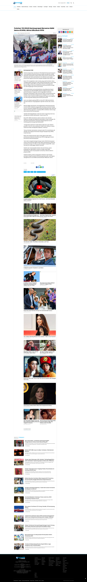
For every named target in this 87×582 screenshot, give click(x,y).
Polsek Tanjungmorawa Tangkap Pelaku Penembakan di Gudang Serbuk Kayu (39, 469)
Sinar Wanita (51, 565)
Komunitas (65, 560)
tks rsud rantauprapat (41, 171)
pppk (35, 171)
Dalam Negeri (40, 6)
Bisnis (36, 574)
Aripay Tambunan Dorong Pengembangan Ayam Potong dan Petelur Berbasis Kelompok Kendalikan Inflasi (39, 525)
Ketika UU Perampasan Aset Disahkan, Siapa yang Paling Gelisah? (68, 64)
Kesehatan (58, 559)
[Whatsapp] (70, 32)
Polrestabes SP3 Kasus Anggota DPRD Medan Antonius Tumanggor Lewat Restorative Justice (68, 47)
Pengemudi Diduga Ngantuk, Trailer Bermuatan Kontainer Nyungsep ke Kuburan (40, 488)
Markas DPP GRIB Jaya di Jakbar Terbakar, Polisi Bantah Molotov (39, 450)
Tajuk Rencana (58, 561)
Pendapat (64, 571)
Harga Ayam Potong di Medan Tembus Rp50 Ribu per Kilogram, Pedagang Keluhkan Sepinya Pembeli (67, 72)
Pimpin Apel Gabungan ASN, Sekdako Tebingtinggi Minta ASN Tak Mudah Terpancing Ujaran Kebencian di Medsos (39, 460)
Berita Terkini (58, 565)
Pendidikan (43, 561)
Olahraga (50, 6)
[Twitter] (66, 32)
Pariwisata (50, 564)
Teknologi (64, 557)
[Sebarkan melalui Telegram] (43, 167)
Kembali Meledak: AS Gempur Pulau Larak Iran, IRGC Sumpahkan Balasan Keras (38, 497)
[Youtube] (68, 32)
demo (25, 171)
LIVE (68, 2)
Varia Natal (65, 565)
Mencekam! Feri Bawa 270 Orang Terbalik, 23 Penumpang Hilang (40, 507)
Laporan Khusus (65, 563)
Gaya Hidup (63, 6)
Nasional (36, 577)
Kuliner (64, 561)
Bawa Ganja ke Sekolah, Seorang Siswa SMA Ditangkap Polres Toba (67, 89)
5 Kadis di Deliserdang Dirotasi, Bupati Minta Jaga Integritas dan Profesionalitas (38, 544)
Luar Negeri (46, 6)
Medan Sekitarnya (25, 6)
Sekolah (43, 564)
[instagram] (61, 32)
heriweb (72, 580)
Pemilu (64, 564)
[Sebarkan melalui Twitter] (39, 167)
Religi (35, 575)
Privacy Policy (32, 580)
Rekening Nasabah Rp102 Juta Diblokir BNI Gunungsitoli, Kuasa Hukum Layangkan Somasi (68, 53)
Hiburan (54, 6)
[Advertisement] (43, 18)
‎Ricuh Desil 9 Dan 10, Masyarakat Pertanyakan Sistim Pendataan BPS (38, 535)
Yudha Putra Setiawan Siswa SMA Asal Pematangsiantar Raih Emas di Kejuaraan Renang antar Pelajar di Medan (39, 516)
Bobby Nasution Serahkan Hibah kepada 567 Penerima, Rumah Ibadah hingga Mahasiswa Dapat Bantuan (39, 479)
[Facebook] (59, 32)
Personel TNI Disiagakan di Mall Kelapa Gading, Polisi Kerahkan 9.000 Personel (68, 40)
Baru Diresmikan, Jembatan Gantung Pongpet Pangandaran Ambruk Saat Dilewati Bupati (37, 441)
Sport (67, 6)
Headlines (19, 6)
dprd (28, 171)
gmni (32, 171)
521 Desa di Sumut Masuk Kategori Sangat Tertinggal (68, 58)
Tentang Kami (16, 580)
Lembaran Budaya (52, 561)
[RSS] (72, 32)
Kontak (42, 580)
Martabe (35, 6)
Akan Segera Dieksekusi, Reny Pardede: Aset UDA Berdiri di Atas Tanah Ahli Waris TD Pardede (67, 78)
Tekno (36, 573)
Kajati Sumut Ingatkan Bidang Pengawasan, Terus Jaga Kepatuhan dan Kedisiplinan (68, 84)
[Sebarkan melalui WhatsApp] (41, 167)
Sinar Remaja (51, 563)
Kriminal (30, 6)
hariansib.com (68, 580)
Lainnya (70, 6)
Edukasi (58, 6)
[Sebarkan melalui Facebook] (37, 167)
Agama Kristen (51, 560)
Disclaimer (37, 580)
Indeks (18, 9)
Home (15, 6)
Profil (64, 559)
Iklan (40, 580)
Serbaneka (58, 557)
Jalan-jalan (65, 570)
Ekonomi (43, 560)
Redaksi (15, 33)
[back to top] (85, 578)
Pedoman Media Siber (25, 580)
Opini (57, 560)
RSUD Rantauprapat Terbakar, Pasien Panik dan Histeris (68, 95)
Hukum (43, 563)
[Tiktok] (63, 32)
